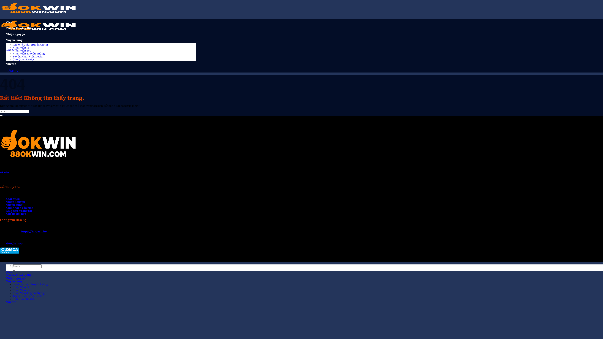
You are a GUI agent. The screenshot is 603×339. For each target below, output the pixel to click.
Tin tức (11, 63)
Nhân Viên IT (21, 47)
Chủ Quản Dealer (23, 59)
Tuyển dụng (14, 40)
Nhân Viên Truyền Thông (29, 53)
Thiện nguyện (15, 34)
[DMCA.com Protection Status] (9, 252)
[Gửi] (1, 115)
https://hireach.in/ (34, 231)
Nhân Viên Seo (22, 50)
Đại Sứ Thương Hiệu (19, 28)
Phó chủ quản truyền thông (30, 44)
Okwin (10, 22)
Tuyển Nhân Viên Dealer (28, 56)
